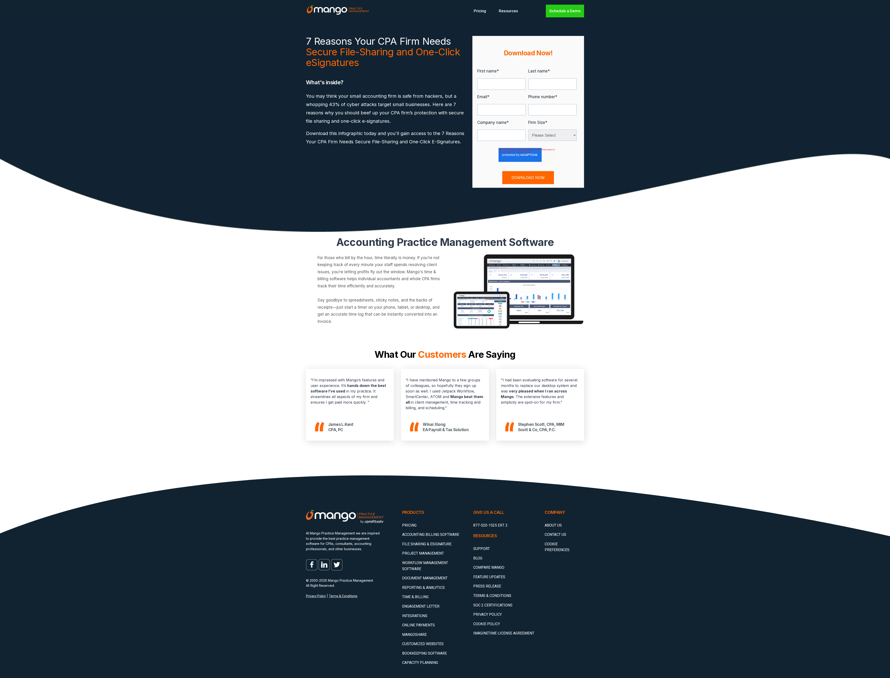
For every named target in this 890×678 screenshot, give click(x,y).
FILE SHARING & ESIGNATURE (426, 544)
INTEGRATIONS (414, 616)
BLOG (477, 558)
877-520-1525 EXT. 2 (490, 525)
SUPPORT (481, 548)
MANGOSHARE (414, 634)
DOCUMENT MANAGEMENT (425, 578)
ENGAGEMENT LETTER (420, 606)
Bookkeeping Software (424, 653)
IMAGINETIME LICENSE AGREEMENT (503, 633)
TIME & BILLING (415, 597)
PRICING (409, 525)
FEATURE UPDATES (489, 577)
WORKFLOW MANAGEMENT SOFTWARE (425, 566)
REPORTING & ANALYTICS (423, 587)
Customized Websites (423, 644)
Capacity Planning (420, 662)
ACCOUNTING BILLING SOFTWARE (430, 534)
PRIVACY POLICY (487, 614)
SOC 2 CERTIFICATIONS (492, 605)
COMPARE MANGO (488, 567)
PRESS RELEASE (487, 586)
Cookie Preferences (557, 547)
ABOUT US (553, 525)
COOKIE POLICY (486, 624)
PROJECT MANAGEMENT (423, 553)
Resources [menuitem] (508, 11)
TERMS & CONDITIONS (492, 595)
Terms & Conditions (343, 596)
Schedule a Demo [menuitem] (565, 11)
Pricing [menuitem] (480, 11)
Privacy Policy (316, 596)
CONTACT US (555, 534)
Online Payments (418, 625)
